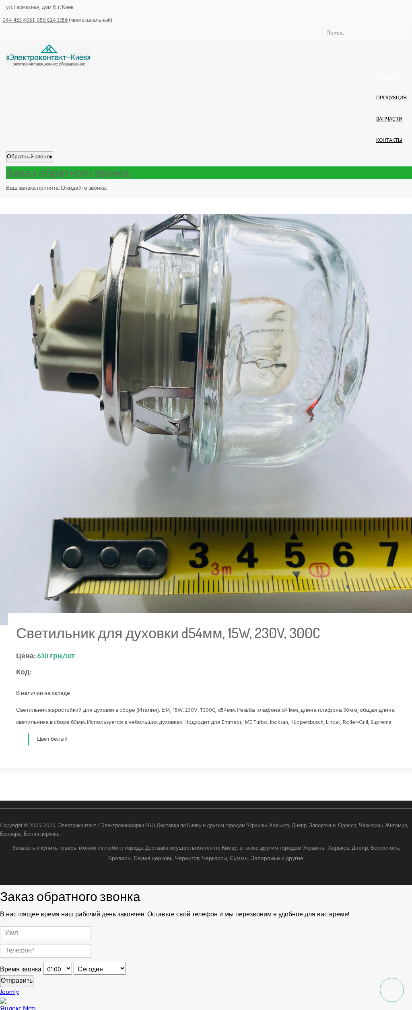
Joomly (9, 992)
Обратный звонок (29, 157)
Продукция (391, 98)
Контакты (389, 141)
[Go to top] (392, 990)
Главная (387, 77)
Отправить (17, 981)
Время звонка (20, 970)
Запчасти (389, 119)
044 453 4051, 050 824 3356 (35, 20)
